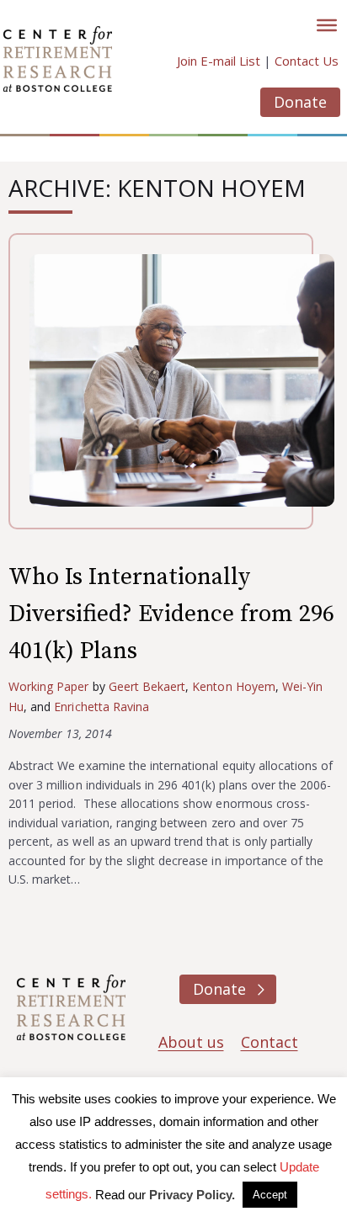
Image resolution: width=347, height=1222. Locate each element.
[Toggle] (327, 25)
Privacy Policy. (192, 1194)
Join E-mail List (218, 60)
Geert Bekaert (147, 686)
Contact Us (307, 60)
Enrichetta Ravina (101, 707)
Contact (269, 1042)
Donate (300, 102)
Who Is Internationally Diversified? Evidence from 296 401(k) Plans (171, 614)
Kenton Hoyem (233, 686)
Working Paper (48, 686)
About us (191, 1042)
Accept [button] (270, 1194)
